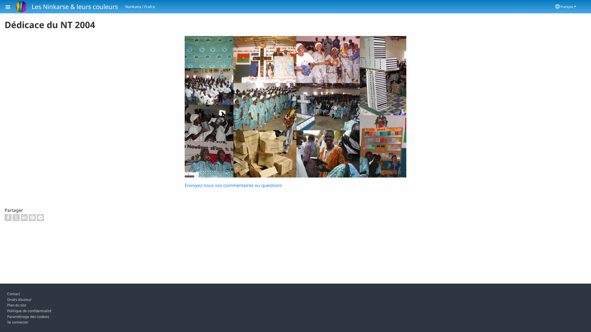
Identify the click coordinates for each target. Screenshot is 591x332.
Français (567, 6)
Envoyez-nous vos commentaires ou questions (233, 185)
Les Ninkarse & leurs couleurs (75, 6)
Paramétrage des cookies (28, 316)
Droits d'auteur (19, 299)
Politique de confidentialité (29, 310)
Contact (13, 293)
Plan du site (16, 305)
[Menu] (11, 7)
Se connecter (17, 322)
